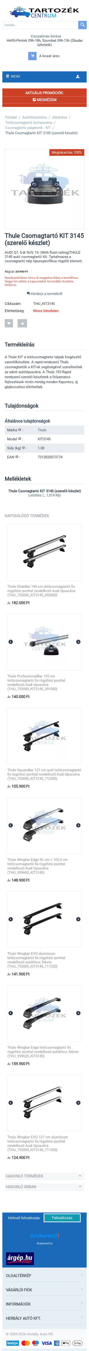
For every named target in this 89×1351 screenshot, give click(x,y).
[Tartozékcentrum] (44, 12)
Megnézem (46, 100)
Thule (42, 430)
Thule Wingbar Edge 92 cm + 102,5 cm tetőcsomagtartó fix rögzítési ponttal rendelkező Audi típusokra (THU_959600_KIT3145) (37, 866)
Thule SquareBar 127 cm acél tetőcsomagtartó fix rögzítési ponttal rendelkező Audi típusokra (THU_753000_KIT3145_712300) (44, 774)
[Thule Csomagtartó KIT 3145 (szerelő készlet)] (44, 189)
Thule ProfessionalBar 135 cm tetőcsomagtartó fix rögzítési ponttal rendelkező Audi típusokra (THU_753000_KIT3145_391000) (36, 682)
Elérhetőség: (14, 311)
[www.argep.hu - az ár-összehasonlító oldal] (20, 1258)
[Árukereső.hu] (44, 1237)
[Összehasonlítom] (22, 323)
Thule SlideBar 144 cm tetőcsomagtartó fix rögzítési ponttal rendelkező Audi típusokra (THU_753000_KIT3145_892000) (41, 590)
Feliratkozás (62, 1218)
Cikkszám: (13, 304)
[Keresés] (82, 25)
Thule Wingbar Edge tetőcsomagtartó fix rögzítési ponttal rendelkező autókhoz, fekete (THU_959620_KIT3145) (43, 1051)
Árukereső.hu (44, 1243)
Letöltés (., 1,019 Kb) (44, 495)
